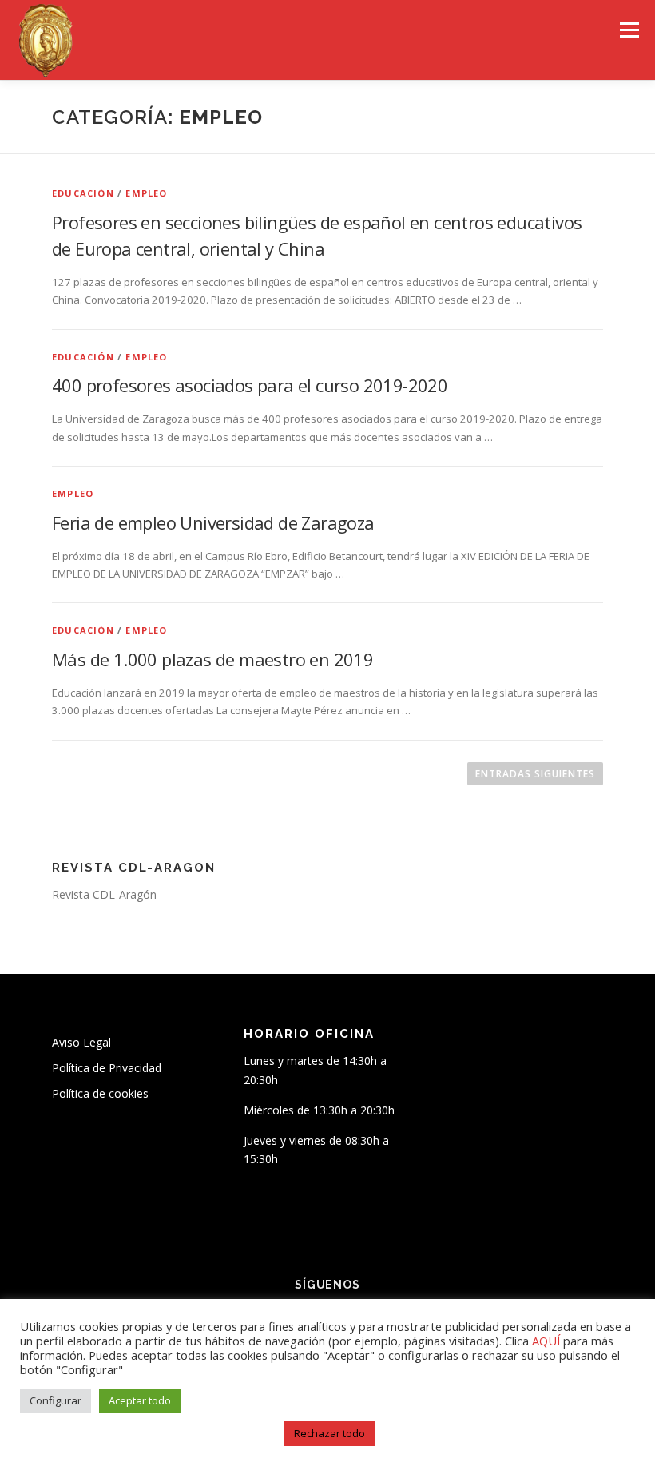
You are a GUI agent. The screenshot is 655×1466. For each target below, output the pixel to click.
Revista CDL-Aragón (104, 894)
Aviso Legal (81, 1042)
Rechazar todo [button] (329, 1433)
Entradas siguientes (535, 774)
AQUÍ (547, 1341)
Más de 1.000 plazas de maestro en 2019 (212, 659)
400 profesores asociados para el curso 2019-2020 (249, 385)
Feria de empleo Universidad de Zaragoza (213, 522)
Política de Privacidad (106, 1067)
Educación (83, 193)
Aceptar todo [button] (140, 1400)
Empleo (146, 193)
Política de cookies (100, 1093)
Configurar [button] (55, 1400)
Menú (629, 29)
